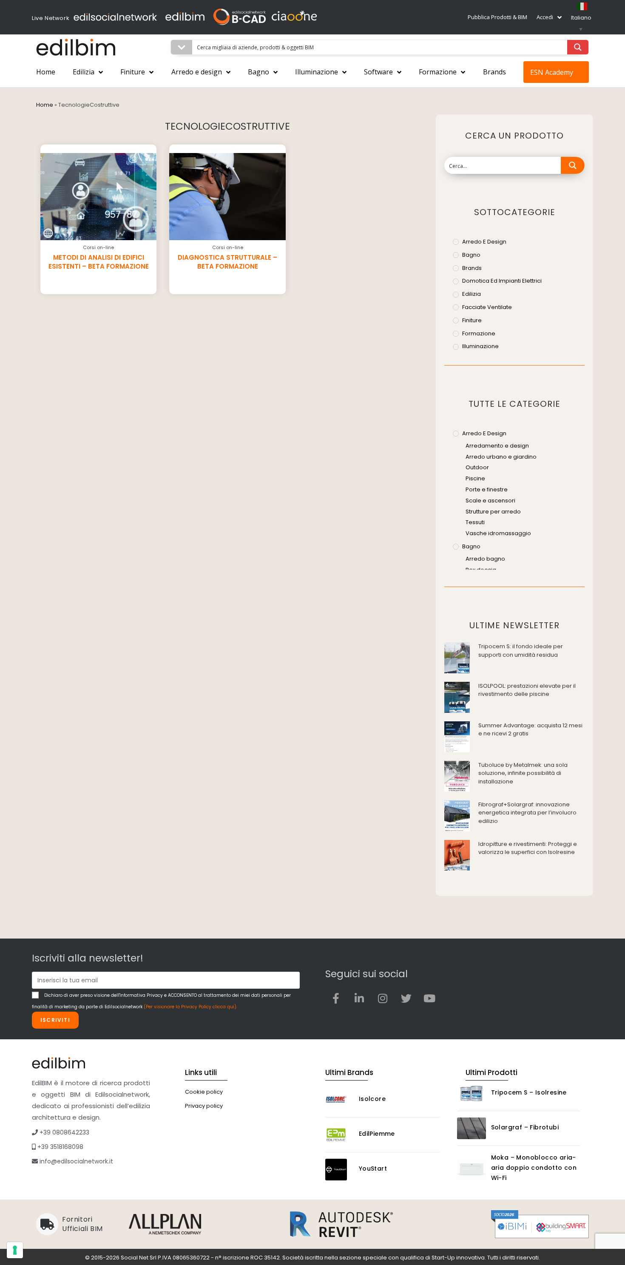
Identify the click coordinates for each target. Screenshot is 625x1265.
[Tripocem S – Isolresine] (471, 1093)
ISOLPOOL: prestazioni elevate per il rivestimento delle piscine (527, 690)
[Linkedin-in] (359, 998)
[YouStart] (339, 1169)
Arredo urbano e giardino (501, 457)
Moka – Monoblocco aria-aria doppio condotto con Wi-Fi (534, 1167)
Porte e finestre (487, 489)
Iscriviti (55, 1020)
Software (378, 72)
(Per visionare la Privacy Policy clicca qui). (190, 1007)
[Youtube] (429, 998)
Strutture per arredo (493, 512)
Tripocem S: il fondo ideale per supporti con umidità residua (520, 650)
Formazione (438, 72)
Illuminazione (316, 72)
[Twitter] (406, 998)
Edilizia (83, 72)
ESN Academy (551, 72)
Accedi (545, 17)
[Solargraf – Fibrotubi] (471, 1128)
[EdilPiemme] (339, 1135)
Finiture (132, 72)
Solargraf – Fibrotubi (525, 1127)
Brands (494, 72)
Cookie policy (204, 1092)
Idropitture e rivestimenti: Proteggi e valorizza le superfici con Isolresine (527, 848)
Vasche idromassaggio (498, 533)
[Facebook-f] (336, 998)
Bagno (258, 72)
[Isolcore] (339, 1100)
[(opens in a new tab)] (457, 657)
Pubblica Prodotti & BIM (497, 17)
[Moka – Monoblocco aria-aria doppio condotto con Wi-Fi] (471, 1169)
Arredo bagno (485, 559)
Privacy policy (204, 1106)
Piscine (475, 478)
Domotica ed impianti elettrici (502, 281)
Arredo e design (196, 72)
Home (45, 72)
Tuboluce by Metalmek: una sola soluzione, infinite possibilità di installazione (523, 773)
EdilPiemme (377, 1133)
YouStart (373, 1168)
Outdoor (477, 467)
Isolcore (372, 1099)
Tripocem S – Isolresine (529, 1092)
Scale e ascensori (490, 500)
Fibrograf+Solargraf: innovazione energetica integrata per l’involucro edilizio (527, 812)
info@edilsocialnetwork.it (75, 1161)
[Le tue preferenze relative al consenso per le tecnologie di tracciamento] (15, 1250)
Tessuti (475, 522)
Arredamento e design (497, 446)
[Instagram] (382, 998)
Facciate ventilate (487, 307)
